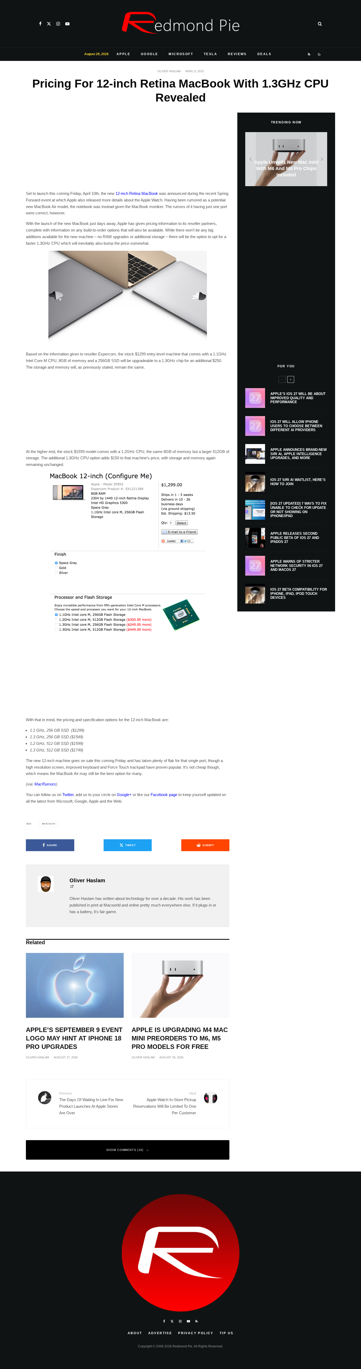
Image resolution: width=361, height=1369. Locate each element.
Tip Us (226, 1333)
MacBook (49, 824)
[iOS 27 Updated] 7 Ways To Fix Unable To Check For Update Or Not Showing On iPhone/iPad (298, 510)
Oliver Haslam (169, 71)
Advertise (160, 1333)
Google (149, 54)
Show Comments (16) (125, 1149)
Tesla (210, 54)
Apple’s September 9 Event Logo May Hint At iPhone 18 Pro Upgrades (74, 1038)
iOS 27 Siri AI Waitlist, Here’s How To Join (298, 482)
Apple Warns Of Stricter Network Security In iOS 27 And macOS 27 (296, 566)
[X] (49, 24)
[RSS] (309, 54)
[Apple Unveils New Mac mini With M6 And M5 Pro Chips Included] (286, 159)
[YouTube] (67, 24)
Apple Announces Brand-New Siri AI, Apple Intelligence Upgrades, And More (298, 454)
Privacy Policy (196, 1333)
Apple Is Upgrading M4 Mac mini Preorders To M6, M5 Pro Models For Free (180, 1038)
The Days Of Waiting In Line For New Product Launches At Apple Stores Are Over (91, 1103)
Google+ (124, 794)
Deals (264, 54)
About (135, 1333)
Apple (123, 54)
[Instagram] (58, 24)
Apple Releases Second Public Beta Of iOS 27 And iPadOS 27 (294, 538)
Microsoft (181, 54)
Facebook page (164, 794)
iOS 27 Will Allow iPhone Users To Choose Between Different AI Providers (296, 426)
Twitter (67, 794)
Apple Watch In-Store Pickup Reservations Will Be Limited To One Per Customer (164, 1103)
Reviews (237, 54)
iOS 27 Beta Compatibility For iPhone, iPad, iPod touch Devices (298, 593)
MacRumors (45, 784)
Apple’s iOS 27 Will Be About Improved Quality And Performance (298, 398)
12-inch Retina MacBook (136, 193)
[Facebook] (40, 24)
